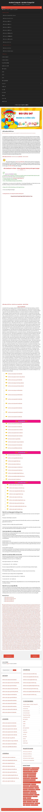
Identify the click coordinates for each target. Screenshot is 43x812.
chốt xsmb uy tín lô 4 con (7, 42)
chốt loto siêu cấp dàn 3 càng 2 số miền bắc (10, 740)
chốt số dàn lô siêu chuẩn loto (23, 617)
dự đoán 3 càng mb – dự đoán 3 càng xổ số (21, 2)
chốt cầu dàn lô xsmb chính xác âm (7, 611)
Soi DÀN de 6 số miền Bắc (8, 645)
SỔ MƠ (3, 95)
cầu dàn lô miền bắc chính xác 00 (7, 604)
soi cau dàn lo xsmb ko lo (19, 639)
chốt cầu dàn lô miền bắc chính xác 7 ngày (24, 609)
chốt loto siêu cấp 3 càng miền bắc (14, 438)
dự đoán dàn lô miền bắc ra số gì (13, 625)
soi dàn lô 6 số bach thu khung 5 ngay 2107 (17, 646)
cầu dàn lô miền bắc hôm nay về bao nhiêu (20, 607)
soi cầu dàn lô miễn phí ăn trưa (12, 634)
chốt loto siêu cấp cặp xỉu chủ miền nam (9, 769)
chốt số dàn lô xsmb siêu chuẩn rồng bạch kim (27, 622)
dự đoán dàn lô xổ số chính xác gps (17, 626)
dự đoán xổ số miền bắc (34, 778)
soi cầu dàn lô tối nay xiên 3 (16, 637)
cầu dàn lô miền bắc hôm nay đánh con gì (8, 607)
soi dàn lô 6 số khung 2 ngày (25, 648)
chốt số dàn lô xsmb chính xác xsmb (17, 621)
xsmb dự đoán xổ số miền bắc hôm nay (28, 803)
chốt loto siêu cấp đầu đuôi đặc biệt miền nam (10, 778)
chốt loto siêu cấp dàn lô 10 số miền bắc (15, 444)
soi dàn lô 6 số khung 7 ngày (20, 649)
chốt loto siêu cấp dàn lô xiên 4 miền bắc (15, 435)
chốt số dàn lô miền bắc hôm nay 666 (10, 616)
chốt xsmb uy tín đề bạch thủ (7, 33)
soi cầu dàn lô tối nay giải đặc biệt (30, 636)
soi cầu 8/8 (31, 629)
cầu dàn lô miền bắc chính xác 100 (17, 604)
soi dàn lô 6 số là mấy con (33, 649)
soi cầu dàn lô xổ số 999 (32, 637)
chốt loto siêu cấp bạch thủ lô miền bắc (15, 373)
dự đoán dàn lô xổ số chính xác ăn (33, 625)
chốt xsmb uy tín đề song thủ (7, 39)
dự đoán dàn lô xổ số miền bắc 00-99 (28, 626)
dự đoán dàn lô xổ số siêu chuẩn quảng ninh (18, 629)
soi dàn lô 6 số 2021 (34, 645)
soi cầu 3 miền (38, 789)
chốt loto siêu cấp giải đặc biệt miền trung (16, 490)
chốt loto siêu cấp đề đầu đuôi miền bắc (9, 746)
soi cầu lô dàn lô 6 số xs (11, 642)
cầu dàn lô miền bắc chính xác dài (10, 605)
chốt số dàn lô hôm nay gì (34, 614)
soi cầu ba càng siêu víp (26, 791)
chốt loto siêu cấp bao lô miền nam (8, 766)
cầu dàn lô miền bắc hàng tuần (25, 606)
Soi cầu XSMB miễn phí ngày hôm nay (28, 799)
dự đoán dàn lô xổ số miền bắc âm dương (20, 627)
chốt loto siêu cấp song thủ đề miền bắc (9, 697)
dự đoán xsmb (25, 776)
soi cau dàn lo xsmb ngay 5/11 (27, 639)
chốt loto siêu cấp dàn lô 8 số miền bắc (15, 426)
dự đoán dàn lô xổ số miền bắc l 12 (13, 628)
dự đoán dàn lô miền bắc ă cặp (16, 624)
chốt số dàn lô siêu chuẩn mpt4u (31, 617)
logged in (8, 663)
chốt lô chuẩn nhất (35, 611)
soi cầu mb (24, 798)
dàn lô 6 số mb (25, 156)
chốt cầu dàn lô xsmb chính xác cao (17, 611)
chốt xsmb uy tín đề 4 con (7, 21)
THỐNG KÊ (4, 86)
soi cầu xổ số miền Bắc (31, 789)
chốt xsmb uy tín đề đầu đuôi (7, 36)
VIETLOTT (4, 83)
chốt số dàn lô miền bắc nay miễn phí (21, 616)
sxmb (37, 801)
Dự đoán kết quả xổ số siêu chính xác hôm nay (29, 773)
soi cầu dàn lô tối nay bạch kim (21, 636)
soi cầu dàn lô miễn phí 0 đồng (25, 633)
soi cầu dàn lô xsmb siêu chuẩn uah (27, 640)
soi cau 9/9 (34, 629)
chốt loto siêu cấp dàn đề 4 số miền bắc (9, 700)
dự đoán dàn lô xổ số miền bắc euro (31, 627)
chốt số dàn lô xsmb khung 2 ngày (33, 621)
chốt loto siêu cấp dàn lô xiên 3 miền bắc (9, 731)
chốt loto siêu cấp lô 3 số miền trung (29, 694)
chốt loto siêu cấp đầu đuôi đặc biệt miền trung (31, 691)
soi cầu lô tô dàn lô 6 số (25, 642)
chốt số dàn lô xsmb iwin (25, 621)
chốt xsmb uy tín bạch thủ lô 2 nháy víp (9, 15)
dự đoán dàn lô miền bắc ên (25, 624)
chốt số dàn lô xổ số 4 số (20, 618)
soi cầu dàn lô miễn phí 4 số (33, 633)
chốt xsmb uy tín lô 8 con (7, 48)
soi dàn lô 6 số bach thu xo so (27, 646)
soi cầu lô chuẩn (35, 796)
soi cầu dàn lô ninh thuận (21, 635)
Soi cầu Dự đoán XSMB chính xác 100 (28, 794)
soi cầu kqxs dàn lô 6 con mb (36, 640)
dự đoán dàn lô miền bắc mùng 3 (33, 624)
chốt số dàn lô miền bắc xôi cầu (31, 616)
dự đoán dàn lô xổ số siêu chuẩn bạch (34, 628)
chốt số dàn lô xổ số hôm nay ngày (9, 619)
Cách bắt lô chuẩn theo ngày (34, 769)
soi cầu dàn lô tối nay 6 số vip (13, 636)
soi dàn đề (14, 645)
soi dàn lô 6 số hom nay (31, 647)
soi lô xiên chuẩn (29, 801)
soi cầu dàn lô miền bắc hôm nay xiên (15, 633)
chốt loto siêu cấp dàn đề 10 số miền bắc (9, 709)
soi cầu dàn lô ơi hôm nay (28, 635)
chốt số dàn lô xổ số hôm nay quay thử (29, 619)
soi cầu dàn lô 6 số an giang (34, 630)
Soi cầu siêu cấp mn (5, 59)
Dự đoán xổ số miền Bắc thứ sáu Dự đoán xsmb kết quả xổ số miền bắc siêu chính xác (31, 782)
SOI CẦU (3, 89)
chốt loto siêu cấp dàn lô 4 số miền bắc (15, 416)
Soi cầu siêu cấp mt (5, 56)
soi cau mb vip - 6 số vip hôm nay (33, 642)
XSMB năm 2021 (37, 803)
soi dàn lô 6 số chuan (8, 647)
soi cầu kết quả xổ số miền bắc (27, 796)
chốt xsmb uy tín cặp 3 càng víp (28, 758)
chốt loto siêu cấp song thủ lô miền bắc (15, 379)
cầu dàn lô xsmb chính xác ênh (6, 609)
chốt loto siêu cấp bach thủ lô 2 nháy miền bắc (16, 376)
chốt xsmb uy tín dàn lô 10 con (8, 18)
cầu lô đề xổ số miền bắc (14, 609)
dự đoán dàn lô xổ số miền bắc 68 (9, 627)
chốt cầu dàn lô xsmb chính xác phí (27, 611)
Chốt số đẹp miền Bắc (26, 769)
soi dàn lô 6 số (30, 645)
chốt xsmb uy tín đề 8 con (7, 27)
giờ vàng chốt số (33, 784)
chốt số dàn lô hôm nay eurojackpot (26, 614)
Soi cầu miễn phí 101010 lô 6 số (11, 643)
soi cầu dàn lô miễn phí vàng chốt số (13, 635)
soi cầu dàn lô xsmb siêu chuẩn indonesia (16, 640)
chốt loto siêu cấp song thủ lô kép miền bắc (10, 691)
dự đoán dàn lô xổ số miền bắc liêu (23, 628)
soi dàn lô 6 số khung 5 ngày (12, 649)
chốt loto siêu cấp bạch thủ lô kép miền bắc (16, 382)
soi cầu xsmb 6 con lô (22, 644)
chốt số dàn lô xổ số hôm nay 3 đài (28, 618)
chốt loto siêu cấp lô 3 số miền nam (8, 781)
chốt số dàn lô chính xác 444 (21, 612)
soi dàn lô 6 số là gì (27, 649)
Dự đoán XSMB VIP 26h (26, 778)
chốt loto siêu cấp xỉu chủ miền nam (14, 454)
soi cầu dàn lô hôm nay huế (32, 632)
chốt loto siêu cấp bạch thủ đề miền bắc (9, 694)
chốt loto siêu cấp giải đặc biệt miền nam (15, 457)
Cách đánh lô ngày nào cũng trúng (28, 771)
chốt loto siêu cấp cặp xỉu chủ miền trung (16, 487)
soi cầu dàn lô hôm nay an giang (14, 632)
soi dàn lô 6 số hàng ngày (24, 647)
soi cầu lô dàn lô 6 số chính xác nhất (31, 641)
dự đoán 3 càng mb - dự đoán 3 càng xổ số (13, 133)
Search (15, 670)
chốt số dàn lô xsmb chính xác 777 (12, 620)
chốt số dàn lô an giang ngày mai (12, 612)
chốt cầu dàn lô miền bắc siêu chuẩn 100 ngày (10, 610)
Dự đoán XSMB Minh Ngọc (32, 776)
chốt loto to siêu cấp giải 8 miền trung (30, 679)
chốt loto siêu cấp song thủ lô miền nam (9, 772)
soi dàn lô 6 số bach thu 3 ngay (7, 646)
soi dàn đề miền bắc (24, 645)
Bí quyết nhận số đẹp (5, 62)
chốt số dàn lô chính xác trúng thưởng (12, 613)
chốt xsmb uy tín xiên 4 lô (27, 751)
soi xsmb (34, 801)
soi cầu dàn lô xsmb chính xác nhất (11, 639)
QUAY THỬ (4, 98)
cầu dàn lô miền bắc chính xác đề (31, 605)
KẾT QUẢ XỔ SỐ (5, 80)
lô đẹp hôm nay (25, 789)
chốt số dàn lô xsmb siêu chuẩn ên (16, 622)
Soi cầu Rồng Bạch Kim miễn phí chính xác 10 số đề (23, 643)
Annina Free (23, 809)
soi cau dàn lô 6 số (11, 630)
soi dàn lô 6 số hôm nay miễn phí (10, 648)
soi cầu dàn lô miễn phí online (34, 634)
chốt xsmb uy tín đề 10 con (7, 30)
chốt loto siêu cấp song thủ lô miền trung (30, 688)
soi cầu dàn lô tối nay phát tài (8, 637)
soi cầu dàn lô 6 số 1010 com (19, 630)
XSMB (3, 71)
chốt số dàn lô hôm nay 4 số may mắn (29, 613)
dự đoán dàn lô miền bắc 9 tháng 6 (7, 624)
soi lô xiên (24, 801)
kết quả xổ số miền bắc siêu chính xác (28, 787)
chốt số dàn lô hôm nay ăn (8, 614)
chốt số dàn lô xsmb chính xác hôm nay (22, 620)
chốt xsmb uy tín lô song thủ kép (28, 760)
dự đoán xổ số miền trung (26, 784)
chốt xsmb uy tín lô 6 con (7, 45)
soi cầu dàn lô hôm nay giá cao (23, 632)
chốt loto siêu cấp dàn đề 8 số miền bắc (9, 706)
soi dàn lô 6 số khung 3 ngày (33, 648)
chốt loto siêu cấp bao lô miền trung (29, 682)
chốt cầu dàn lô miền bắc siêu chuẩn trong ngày (23, 610)
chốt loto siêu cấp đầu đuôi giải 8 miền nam (10, 775)
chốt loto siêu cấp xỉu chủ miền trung (16, 484)
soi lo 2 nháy (36, 799)
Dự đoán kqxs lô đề (5, 65)
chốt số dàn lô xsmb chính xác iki (32, 620)
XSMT (3, 77)
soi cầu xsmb (29, 798)
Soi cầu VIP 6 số (33, 643)
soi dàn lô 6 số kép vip (18, 648)
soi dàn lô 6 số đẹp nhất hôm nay (15, 647)
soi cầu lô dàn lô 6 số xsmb (18, 642)
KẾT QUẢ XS (4, 68)
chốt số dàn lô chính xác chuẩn (29, 612)
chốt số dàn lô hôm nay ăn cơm (16, 614)
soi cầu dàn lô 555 (6, 630)
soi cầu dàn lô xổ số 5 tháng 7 (25, 637)
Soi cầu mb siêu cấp (5, 12)
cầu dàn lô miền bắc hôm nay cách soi (35, 606)
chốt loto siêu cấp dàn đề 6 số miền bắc (9, 703)
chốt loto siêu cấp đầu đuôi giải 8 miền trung (17, 500)
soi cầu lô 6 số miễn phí (5, 641)
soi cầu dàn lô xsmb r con (35, 639)
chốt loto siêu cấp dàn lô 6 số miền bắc (15, 423)
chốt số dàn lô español (20, 613)
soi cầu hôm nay (36, 794)
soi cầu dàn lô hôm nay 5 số (6, 632)
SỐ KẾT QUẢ (4, 101)
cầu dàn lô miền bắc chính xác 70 (27, 604)
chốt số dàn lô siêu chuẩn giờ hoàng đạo (12, 617)
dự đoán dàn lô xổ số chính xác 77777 (24, 625)
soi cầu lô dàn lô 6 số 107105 (22, 641)
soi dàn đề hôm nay (18, 645)
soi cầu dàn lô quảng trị (36, 635)
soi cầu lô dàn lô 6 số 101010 (13, 641)
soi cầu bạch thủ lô (33, 791)
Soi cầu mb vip (28, 133)
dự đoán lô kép (25, 774)
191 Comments (33, 133)
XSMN (3, 74)
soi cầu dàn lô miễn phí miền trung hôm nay (23, 634)
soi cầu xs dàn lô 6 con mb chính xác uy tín (13, 644)
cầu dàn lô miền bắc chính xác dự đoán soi (21, 605)
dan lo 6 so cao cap (15, 156)
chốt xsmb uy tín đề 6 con (7, 24)
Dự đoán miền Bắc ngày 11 (32, 774)
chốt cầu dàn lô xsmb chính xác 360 (35, 610)
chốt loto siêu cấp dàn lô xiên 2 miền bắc (15, 429)
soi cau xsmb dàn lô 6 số (28, 644)
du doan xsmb (35, 771)
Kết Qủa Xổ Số (37, 787)
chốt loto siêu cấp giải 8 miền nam (8, 763)
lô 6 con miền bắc (26, 629)
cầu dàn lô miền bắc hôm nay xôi (30, 607)
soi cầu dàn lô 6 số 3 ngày (26, 630)
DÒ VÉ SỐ (4, 92)
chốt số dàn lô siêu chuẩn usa (12, 618)
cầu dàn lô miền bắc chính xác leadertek (14, 606)
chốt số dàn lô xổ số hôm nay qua (19, 619)
